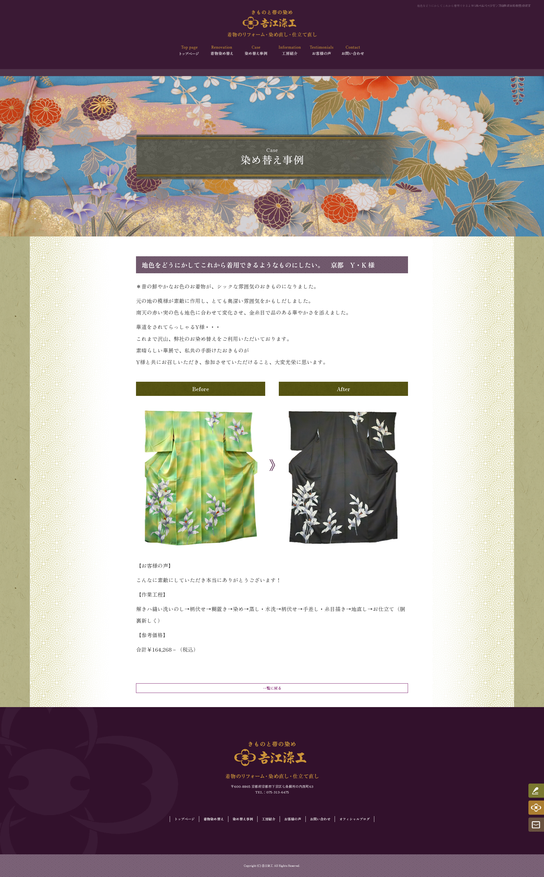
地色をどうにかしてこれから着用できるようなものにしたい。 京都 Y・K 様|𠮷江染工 (473, 5)
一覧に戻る (272, 688)
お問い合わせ (353, 50)
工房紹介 (288, 50)
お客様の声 (321, 50)
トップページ (190, 50)
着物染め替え (223, 50)
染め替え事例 (255, 50)
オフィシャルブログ (354, 818)
